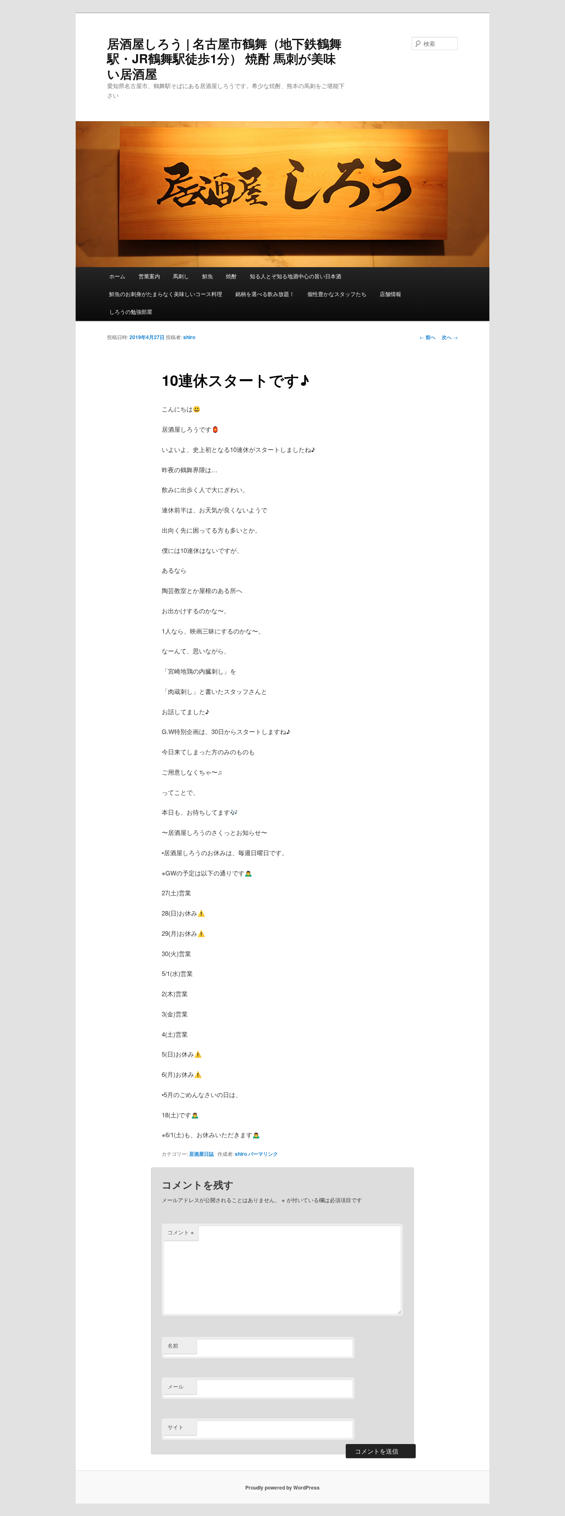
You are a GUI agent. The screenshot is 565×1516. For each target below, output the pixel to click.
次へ (450, 337)
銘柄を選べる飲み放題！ (264, 294)
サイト (176, 1427)
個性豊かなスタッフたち (336, 294)
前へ (427, 337)
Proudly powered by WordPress (282, 1487)
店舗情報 (390, 294)
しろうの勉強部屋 (130, 312)
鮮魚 (207, 276)
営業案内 (149, 276)
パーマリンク (263, 1153)
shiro (189, 337)
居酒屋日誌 (201, 1153)
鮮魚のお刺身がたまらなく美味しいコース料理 (165, 294)
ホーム (117, 276)
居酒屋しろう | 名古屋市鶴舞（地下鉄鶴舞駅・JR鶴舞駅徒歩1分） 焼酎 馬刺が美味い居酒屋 (224, 58)
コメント (181, 1232)
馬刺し (181, 276)
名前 (173, 1345)
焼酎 (231, 276)
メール (176, 1386)
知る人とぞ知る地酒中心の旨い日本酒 (295, 276)
